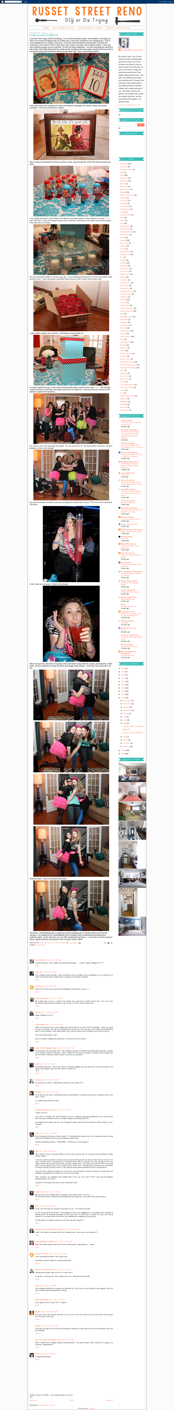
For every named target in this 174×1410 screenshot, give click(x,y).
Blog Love (124, 187)
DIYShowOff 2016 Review (130, 592)
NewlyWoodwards (128, 489)
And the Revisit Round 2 (129, 646)
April (125, 737)
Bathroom (124, 181)
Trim (122, 393)
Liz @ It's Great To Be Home (45, 1340)
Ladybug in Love (128, 612)
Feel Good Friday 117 (128, 503)
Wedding (41, 945)
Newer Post (33, 1400)
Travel (122, 390)
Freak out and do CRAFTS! (133, 733)
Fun (121, 257)
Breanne (38, 1080)
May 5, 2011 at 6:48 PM (49, 1312)
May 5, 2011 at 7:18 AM (47, 1064)
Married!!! (126, 729)
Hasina (37, 1326)
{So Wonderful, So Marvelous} (128, 652)
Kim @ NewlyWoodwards (44, 1270)
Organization (125, 331)
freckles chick (126, 537)
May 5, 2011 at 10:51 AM (63, 1241)
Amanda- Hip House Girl (44, 1110)
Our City (123, 334)
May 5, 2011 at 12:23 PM (57, 1254)
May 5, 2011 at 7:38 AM (50, 1080)
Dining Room (125, 226)
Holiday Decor (125, 283)
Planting (123, 345)
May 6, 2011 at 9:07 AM (49, 1326)
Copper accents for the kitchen (131, 531)
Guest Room (125, 274)
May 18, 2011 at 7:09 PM (46, 1354)
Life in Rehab (40, 998)
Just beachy (126, 562)
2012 (123, 694)
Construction (125, 209)
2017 (123, 678)
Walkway (123, 399)
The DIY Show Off (128, 590)
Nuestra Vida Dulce (128, 597)
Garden (123, 263)
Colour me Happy (128, 443)
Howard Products (126, 291)
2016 (123, 681)
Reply (37, 966)
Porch (122, 351)
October (126, 707)
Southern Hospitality (129, 430)
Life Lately (124, 539)
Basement (124, 178)
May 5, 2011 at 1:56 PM (48, 1285)
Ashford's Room (126, 169)
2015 (123, 685)
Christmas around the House (131, 519)
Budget (123, 192)
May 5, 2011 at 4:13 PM (57, 1299)
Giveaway (124, 266)
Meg (36, 1151)
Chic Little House (128, 480)
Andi (37, 972)
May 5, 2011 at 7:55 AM (50, 1092)
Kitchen (123, 300)
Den (121, 223)
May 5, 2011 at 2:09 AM (53, 960)
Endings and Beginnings (129, 524)
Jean (97, 387)
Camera (123, 198)
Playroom (123, 348)
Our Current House (64, 28)
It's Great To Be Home (129, 635)
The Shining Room (127, 384)
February (126, 743)
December (127, 700)
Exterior (123, 240)
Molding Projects (126, 317)
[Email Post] (79, 943)
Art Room (123, 167)
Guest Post (124, 271)
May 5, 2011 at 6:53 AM (65, 1048)
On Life (123, 630)
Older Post (109, 1400)
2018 (123, 675)
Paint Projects (125, 336)
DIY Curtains (125, 229)
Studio (122, 382)
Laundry (123, 302)
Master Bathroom (126, 308)
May (125, 723)
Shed (122, 370)
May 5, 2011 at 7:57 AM (62, 1110)
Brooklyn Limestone (129, 508)
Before (122, 184)
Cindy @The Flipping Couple (46, 1048)
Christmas (124, 201)
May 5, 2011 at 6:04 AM (54, 998)
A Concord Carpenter (129, 452)
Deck (122, 218)
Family (122, 249)
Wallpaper (124, 401)
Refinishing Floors (127, 362)
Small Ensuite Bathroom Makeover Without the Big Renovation (130, 466)
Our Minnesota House (90, 28)
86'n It (123, 604)
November (127, 704)
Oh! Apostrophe (127, 621)
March (125, 740)
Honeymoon (124, 288)
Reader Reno (125, 359)
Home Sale (124, 285)
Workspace (124, 410)
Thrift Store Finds (126, 387)
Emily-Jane (39, 1192)
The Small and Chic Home (131, 571)
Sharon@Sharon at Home (44, 1241)
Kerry (37, 1133)
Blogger (92, 1408)
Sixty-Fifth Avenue (128, 544)
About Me (123, 164)
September (127, 710)
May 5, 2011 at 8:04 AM (48, 1133)
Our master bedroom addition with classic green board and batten (131, 493)
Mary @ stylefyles (41, 1299)
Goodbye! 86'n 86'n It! (128, 606)
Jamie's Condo (125, 294)
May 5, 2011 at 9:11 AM (47, 1206)
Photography (125, 342)
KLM (37, 986)
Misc (122, 314)
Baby (122, 175)
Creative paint (125, 215)
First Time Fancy (127, 553)
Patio (122, 339)
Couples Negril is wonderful (133, 726)
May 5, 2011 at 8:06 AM (47, 1151)
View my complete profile (129, 105)
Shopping (123, 373)
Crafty (122, 212)
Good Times (124, 269)
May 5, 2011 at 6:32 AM (54, 1024)
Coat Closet (124, 206)
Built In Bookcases (127, 195)
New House (124, 325)
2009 (123, 754)
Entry (122, 237)
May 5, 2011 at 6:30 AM (50, 1012)
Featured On (125, 254)
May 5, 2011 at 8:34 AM (52, 1192)
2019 (123, 672)
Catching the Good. (127, 655)
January (126, 746)
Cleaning (123, 203)
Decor (122, 220)
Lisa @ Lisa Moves (42, 1254)
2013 (123, 691)
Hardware (124, 280)
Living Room (125, 305)
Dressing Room (126, 232)
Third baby (124, 623)
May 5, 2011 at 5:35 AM (48, 986)
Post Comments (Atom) (47, 1405)
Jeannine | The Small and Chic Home (48, 1229)
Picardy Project (127, 644)
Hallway (123, 277)
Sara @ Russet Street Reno (132, 50)
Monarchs (124, 319)
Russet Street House (118, 28)
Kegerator (124, 297)
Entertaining (124, 235)
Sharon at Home (127, 517)
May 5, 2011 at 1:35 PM (62, 1270)
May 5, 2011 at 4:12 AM (48, 972)
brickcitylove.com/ (128, 628)
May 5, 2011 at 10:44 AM (71, 1229)
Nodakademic (40, 1024)
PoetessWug (39, 960)
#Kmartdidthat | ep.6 (128, 599)
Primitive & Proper (128, 501)
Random (123, 356)
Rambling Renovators (129, 462)
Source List (124, 376)
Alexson (38, 1012)
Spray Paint (124, 379)
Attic (121, 172)
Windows (123, 407)
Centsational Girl (128, 473)
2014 (123, 688)
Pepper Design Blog (129, 581)
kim (36, 1064)
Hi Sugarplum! (126, 420)
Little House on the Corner (131, 530)
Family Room (125, 252)
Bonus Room (125, 189)
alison (37, 1285)
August (126, 713)
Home (46, 28)
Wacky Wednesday (127, 396)
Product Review (126, 353)
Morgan (38, 1092)
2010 (123, 750)
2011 (123, 698)
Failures (123, 246)
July (125, 717)
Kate (37, 1206)
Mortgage (123, 322)
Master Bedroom (126, 311)
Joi (36, 1354)
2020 (123, 668)
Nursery (123, 328)
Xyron (107, 218)
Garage (123, 260)
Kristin (37, 1312)
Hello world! (125, 475)
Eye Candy (124, 243)
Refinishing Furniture (128, 365)
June (125, 720)
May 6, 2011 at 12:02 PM (65, 1340)
